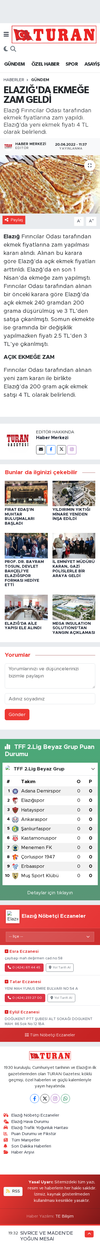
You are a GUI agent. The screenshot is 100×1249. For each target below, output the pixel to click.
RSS (15, 1191)
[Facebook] (51, 449)
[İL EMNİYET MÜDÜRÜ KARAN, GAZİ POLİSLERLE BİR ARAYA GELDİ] (74, 545)
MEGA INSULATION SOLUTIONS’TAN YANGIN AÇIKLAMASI (73, 628)
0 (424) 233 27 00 (27, 997)
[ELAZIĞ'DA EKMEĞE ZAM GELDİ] (50, 184)
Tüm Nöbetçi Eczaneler (52, 1035)
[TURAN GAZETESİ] (54, 34)
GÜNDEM (14, 64)
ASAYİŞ (91, 64)
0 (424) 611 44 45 (26, 967)
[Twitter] (61, 449)
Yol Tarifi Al (62, 967)
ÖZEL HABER (45, 64)
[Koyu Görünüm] (6, 49)
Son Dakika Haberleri (31, 1146)
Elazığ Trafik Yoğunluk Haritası (39, 1128)
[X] (44, 1098)
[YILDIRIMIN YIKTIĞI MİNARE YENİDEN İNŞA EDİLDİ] (74, 493)
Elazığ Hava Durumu (30, 1122)
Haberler (14, 80)
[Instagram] (71, 449)
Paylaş (17, 220)
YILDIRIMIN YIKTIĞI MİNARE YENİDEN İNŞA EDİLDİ (71, 514)
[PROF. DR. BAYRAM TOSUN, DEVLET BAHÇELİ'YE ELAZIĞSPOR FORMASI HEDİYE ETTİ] (26, 545)
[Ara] (13, 49)
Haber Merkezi (52, 438)
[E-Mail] (40, 449)
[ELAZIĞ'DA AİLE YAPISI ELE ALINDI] (26, 607)
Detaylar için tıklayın (50, 892)
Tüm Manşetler (25, 1140)
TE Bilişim (64, 1216)
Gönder (17, 714)
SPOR (72, 64)
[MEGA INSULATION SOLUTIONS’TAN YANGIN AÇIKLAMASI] (74, 607)
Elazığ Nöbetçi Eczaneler (35, 1115)
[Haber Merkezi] (18, 441)
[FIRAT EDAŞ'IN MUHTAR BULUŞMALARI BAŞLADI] (26, 493)
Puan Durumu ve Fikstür (33, 1134)
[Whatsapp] (65, 1098)
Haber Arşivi (22, 1152)
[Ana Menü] (6, 34)
